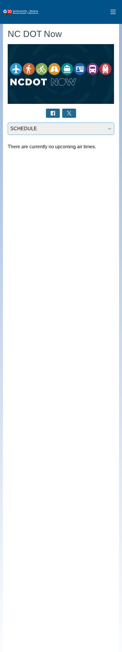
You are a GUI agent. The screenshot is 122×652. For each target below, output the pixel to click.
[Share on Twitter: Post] (69, 113)
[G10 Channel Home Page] (20, 12)
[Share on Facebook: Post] (53, 113)
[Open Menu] (113, 12)
